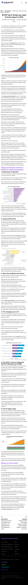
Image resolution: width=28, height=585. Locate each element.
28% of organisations (9, 300)
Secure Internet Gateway (7, 544)
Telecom (3, 564)
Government (8, 11)
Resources (16, 544)
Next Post (24, 519)
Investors (17, 559)
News (12, 559)
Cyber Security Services (6, 546)
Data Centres (4, 569)
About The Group (5, 559)
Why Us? (3, 554)
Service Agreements (18, 577)
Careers (16, 546)
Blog (2, 11)
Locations (16, 549)
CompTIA (18, 336)
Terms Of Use (10, 577)
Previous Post (4, 519)
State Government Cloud (7, 549)
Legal (15, 551)
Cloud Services (5, 567)
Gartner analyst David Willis (9, 96)
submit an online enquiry (7, 509)
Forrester (18, 235)
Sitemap (3, 578)
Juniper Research (13, 43)
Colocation (4, 551)
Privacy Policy (4, 577)
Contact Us (17, 554)
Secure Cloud (4, 542)
